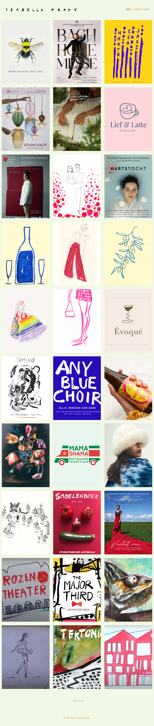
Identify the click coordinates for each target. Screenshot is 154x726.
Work (128, 9)
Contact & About (142, 9)
